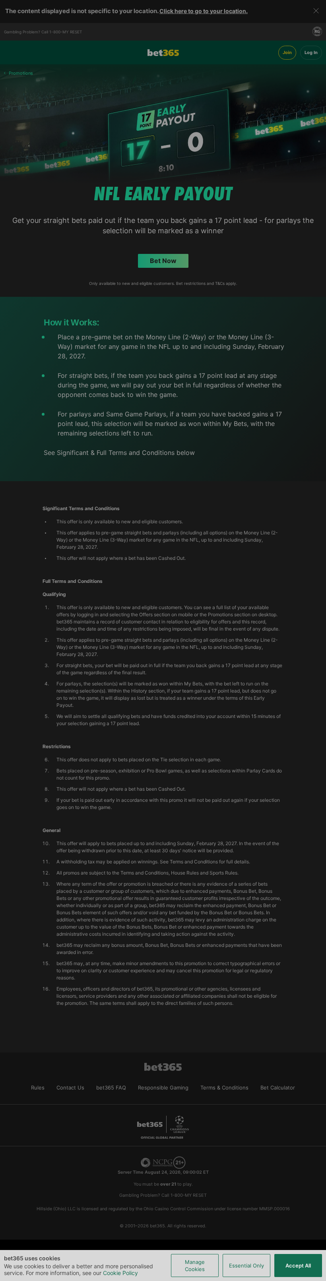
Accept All (298, 1265)
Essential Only (246, 1265)
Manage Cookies (195, 1265)
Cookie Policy (120, 1272)
